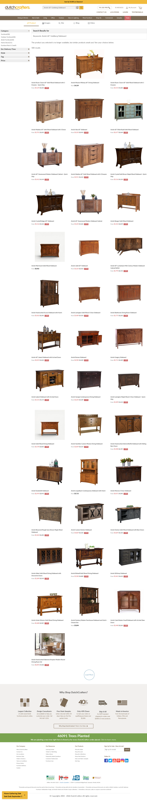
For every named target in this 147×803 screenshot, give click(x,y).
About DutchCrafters (22, 749)
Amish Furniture (7, 40)
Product (32, 23)
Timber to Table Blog (51, 751)
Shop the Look (79, 751)
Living (45, 18)
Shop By (98, 18)
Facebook (106, 760)
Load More (89, 675)
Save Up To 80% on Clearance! (73, 2)
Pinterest (118, 760)
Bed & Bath (35, 18)
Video (92, 23)
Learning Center (50, 749)
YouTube (114, 760)
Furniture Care (49, 761)
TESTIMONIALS (137, 12)
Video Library (49, 754)
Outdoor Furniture (8, 37)
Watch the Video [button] (72, 726)
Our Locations (20, 754)
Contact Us (19, 751)
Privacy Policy (20, 763)
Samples (119, 18)
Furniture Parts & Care (8, 45)
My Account (132, 7)
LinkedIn (126, 760)
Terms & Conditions (21, 761)
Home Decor (6, 42)
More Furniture (87, 18)
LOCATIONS (114, 12)
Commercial (109, 18)
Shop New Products (80, 756)
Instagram (122, 760)
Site (62, 23)
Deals (127, 18)
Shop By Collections (80, 754)
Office (53, 18)
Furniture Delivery (21, 765)
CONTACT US (101, 12)
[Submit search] (81, 7)
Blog (77, 23)
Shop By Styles (79, 749)
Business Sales (20, 756)
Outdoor (61, 18)
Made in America (20, 758)
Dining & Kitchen (23, 18)
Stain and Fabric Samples (81, 758)
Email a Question (64, 782)
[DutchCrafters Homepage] (17, 8)
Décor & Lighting (73, 18)
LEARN (125, 12)
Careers (18, 768)
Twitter (110, 760)
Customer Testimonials (52, 758)
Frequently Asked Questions (53, 756)
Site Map (77, 761)
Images (47, 23)
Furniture (5, 34)
